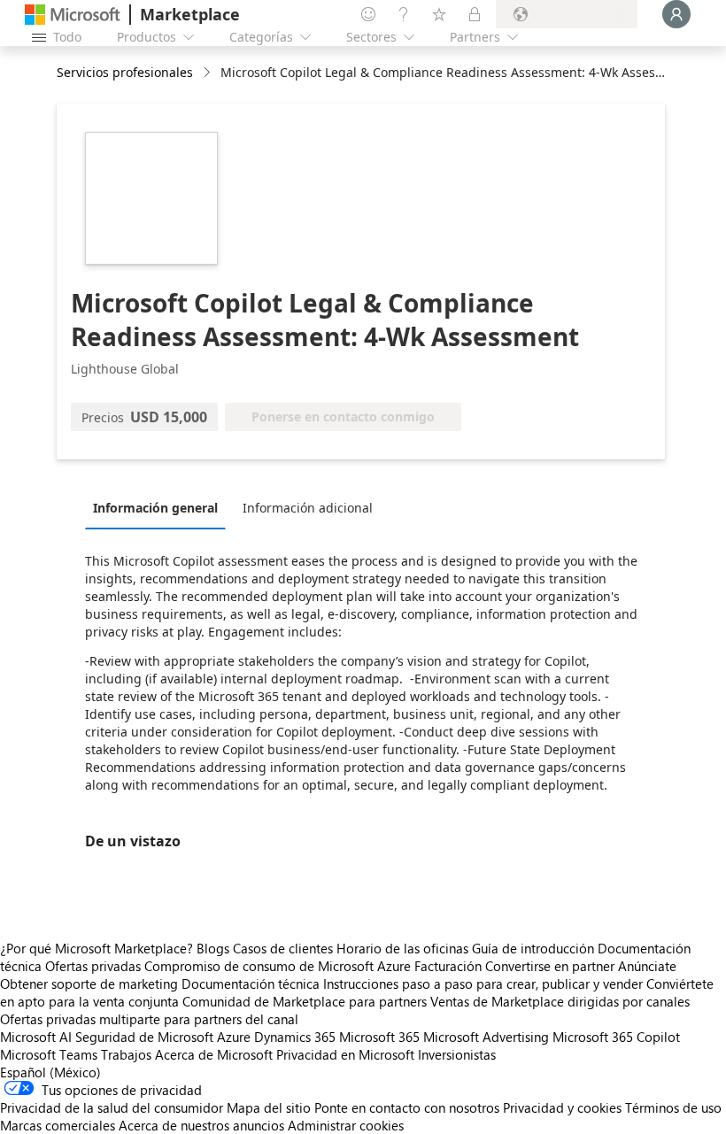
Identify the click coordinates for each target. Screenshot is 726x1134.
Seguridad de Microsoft (144, 1036)
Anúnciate (647, 966)
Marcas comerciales (57, 1125)
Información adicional (308, 507)
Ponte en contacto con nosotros (406, 1107)
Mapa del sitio (269, 1107)
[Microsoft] (72, 14)
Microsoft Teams (48, 1054)
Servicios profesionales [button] (125, 72)
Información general (155, 507)
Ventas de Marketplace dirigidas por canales (560, 1001)
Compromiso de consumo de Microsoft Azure (279, 966)
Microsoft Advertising (486, 1036)
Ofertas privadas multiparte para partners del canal (149, 1019)
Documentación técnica (251, 983)
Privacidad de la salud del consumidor (111, 1107)
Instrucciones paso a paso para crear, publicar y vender (483, 983)
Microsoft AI (36, 1036)
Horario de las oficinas (402, 948)
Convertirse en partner (549, 966)
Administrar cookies (346, 1125)
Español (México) (50, 1072)
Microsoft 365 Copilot (616, 1036)
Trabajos (126, 1054)
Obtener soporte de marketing (89, 983)
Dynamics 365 (295, 1036)
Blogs (213, 948)
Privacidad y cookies (562, 1107)
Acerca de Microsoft (214, 1054)
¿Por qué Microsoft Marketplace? (96, 948)
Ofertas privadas (93, 966)
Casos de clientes (283, 948)
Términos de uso (673, 1107)
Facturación (448, 966)
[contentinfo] (208, 73)
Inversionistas (457, 1054)
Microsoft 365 (379, 1036)
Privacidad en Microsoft (345, 1054)
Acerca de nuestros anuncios (201, 1125)
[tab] (160, 507)
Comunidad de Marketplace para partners (304, 1001)
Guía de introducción (533, 948)
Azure (234, 1036)
